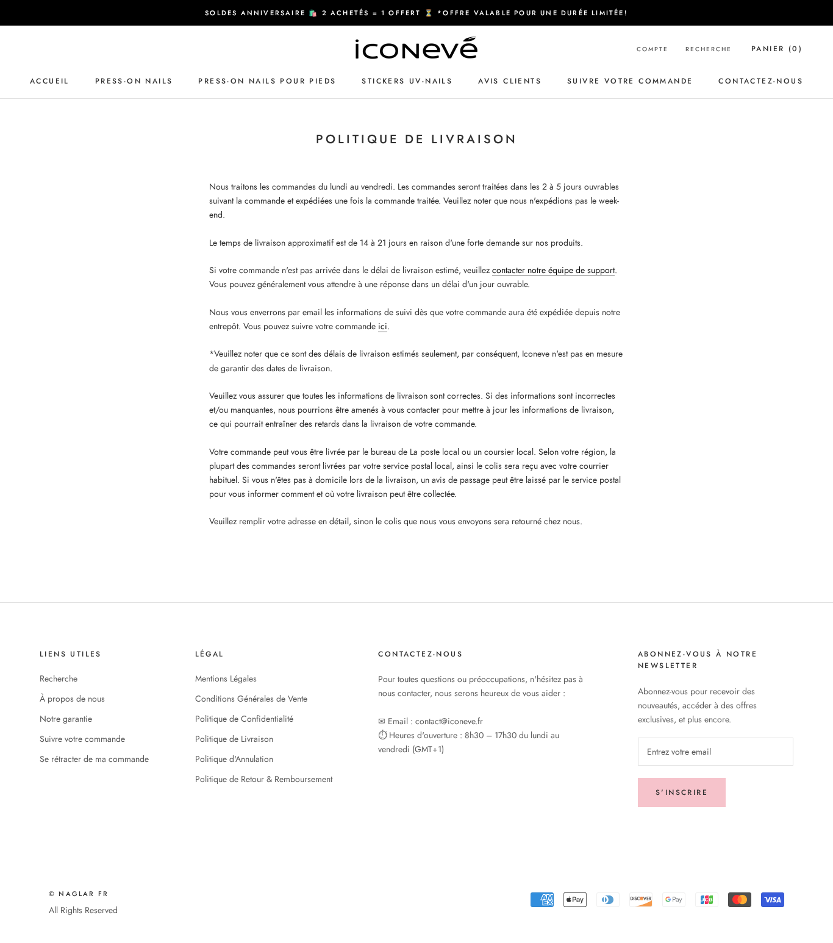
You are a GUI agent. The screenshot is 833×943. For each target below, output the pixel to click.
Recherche (708, 49)
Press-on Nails (134, 81)
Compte (652, 49)
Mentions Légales (226, 678)
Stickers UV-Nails (407, 81)
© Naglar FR (79, 894)
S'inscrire (682, 792)
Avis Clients (510, 81)
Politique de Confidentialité (244, 719)
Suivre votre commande (630, 81)
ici (382, 326)
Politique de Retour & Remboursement (263, 779)
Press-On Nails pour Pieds (267, 81)
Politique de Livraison (234, 739)
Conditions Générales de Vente (251, 698)
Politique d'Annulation (234, 759)
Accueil (50, 81)
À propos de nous (72, 698)
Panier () (777, 48)
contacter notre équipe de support (553, 270)
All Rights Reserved (83, 910)
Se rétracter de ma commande (94, 759)
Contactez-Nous (760, 81)
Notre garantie (66, 719)
